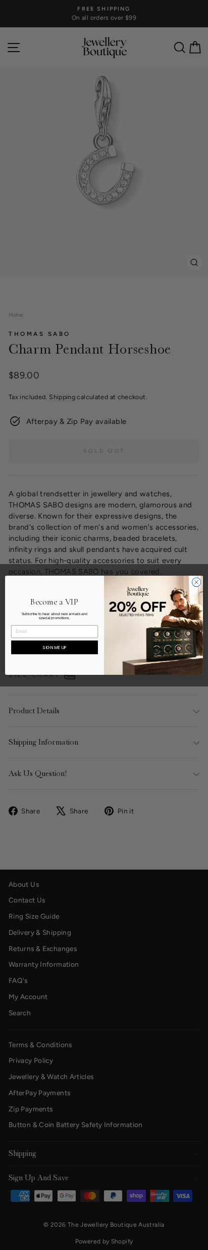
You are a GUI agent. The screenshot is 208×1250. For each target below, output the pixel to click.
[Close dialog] (196, 582)
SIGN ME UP (55, 647)
